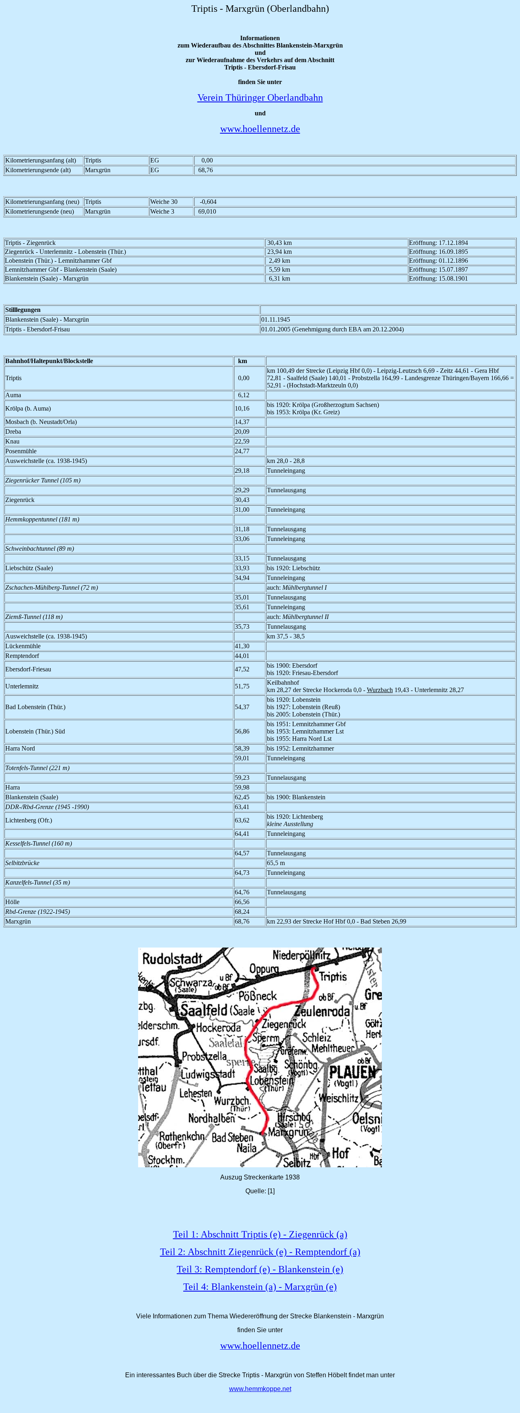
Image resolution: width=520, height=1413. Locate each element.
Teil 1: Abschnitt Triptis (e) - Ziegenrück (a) (260, 1234)
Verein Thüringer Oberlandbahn (260, 97)
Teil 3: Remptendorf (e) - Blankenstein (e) (260, 1269)
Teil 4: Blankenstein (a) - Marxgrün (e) (260, 1286)
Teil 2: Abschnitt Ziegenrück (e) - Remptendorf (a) (260, 1251)
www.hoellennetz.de (260, 128)
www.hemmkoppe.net (260, 1388)
